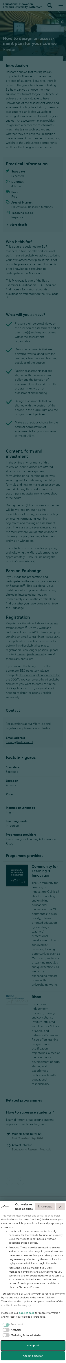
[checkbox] (12, 1325)
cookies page (26, 1313)
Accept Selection (33, 1356)
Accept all (33, 1345)
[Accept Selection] (60, 1206)
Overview (46, 1206)
